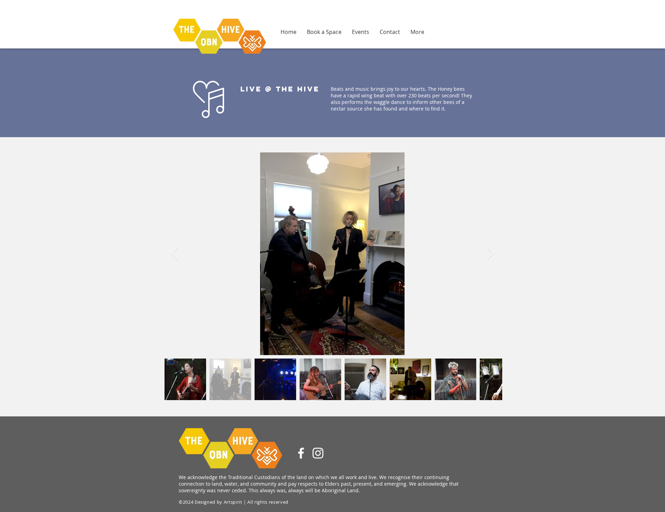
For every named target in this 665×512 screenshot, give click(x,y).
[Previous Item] (175, 254)
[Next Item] (490, 254)
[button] (417, 31)
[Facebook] (301, 453)
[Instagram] (318, 453)
